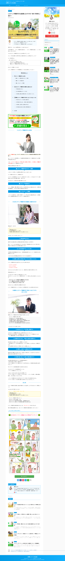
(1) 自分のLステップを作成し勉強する (22, 99)
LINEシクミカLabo (11, 3)
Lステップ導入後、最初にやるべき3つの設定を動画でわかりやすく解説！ (54, 89)
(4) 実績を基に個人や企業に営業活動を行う (23, 106)
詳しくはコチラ (24, 476)
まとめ (15, 110)
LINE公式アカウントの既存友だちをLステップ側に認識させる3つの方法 (54, 80)
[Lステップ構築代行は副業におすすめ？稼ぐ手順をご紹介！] (26, 480)
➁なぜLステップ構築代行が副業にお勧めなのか (22, 86)
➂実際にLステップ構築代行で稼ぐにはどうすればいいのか (24, 97)
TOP (9, 5)
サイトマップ (26, 5)
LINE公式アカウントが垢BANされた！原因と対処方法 (20, 551)
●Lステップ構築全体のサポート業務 (21, 78)
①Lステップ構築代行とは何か (19, 76)
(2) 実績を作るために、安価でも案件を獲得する (24, 102)
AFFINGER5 (42, 559)
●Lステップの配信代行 (19, 80)
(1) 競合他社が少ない (19, 88)
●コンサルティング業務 (19, 83)
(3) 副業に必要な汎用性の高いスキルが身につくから (24, 93)
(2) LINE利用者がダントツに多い (21, 91)
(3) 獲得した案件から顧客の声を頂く (22, 104)
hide (26, 72)
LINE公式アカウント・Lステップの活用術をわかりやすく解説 (32, 558)
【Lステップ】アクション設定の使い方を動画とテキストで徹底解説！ (27, 543)
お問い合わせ (18, 5)
